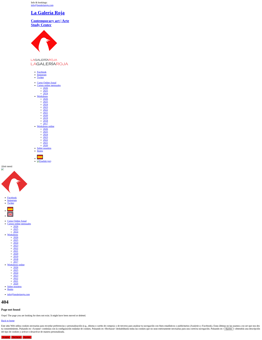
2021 (45, 112)
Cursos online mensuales (49, 85)
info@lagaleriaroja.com (42, 5)
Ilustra (40, 151)
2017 (45, 123)
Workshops (42, 96)
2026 (45, 88)
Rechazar (16, 337)
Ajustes (228, 329)
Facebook (41, 72)
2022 (45, 110)
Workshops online (45, 126)
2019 (45, 118)
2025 (45, 91)
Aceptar (5, 337)
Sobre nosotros (44, 148)
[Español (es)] (40, 158)
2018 (45, 121)
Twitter (40, 77)
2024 (45, 93)
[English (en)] (44, 161)
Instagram (41, 74)
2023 (45, 107)
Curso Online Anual (46, 82)
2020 (45, 115)
